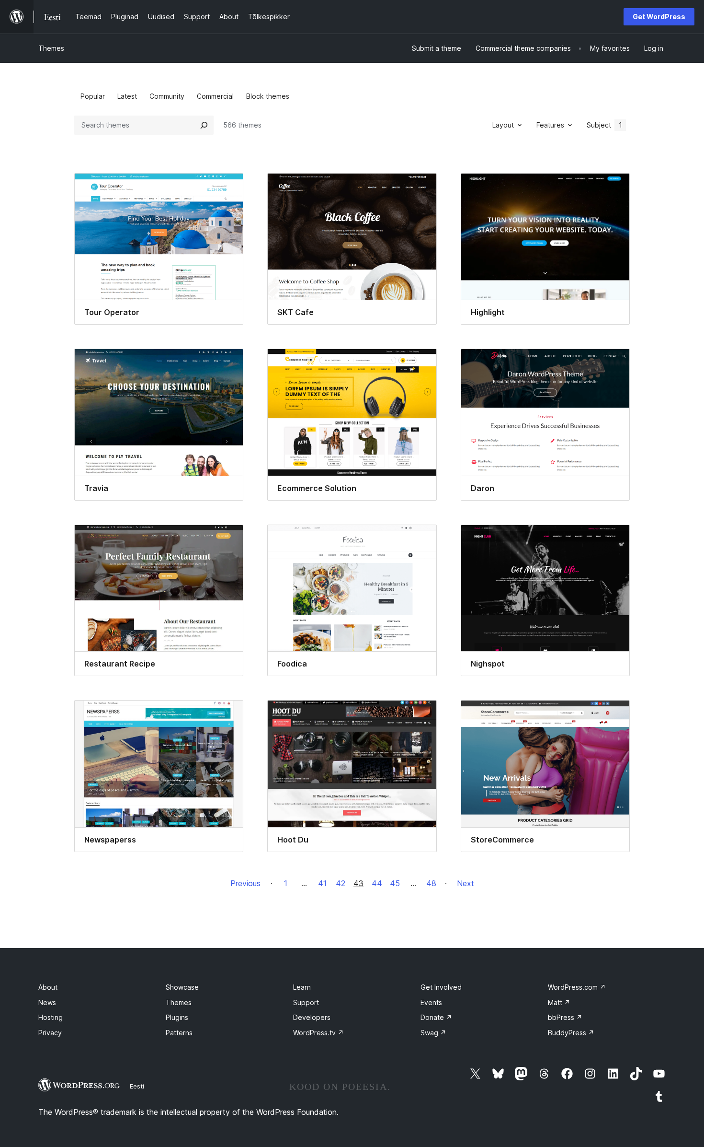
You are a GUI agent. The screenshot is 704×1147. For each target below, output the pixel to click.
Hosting (50, 1017)
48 (431, 883)
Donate (436, 1017)
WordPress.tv (318, 1033)
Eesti (137, 1086)
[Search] (204, 125)
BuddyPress (571, 1033)
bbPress (565, 1017)
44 (377, 883)
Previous (245, 883)
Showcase (182, 987)
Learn (302, 987)
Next (465, 883)
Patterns (179, 1033)
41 (322, 883)
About (47, 987)
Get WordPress (659, 16)
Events (431, 1002)
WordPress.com (577, 987)
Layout (503, 125)
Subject (604, 125)
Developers (311, 1017)
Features (550, 125)
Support (306, 1002)
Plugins (177, 1017)
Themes (51, 48)
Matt (559, 1002)
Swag (433, 1033)
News (47, 1002)
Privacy (50, 1033)
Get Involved (441, 987)
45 (395, 883)
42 (340, 883)
